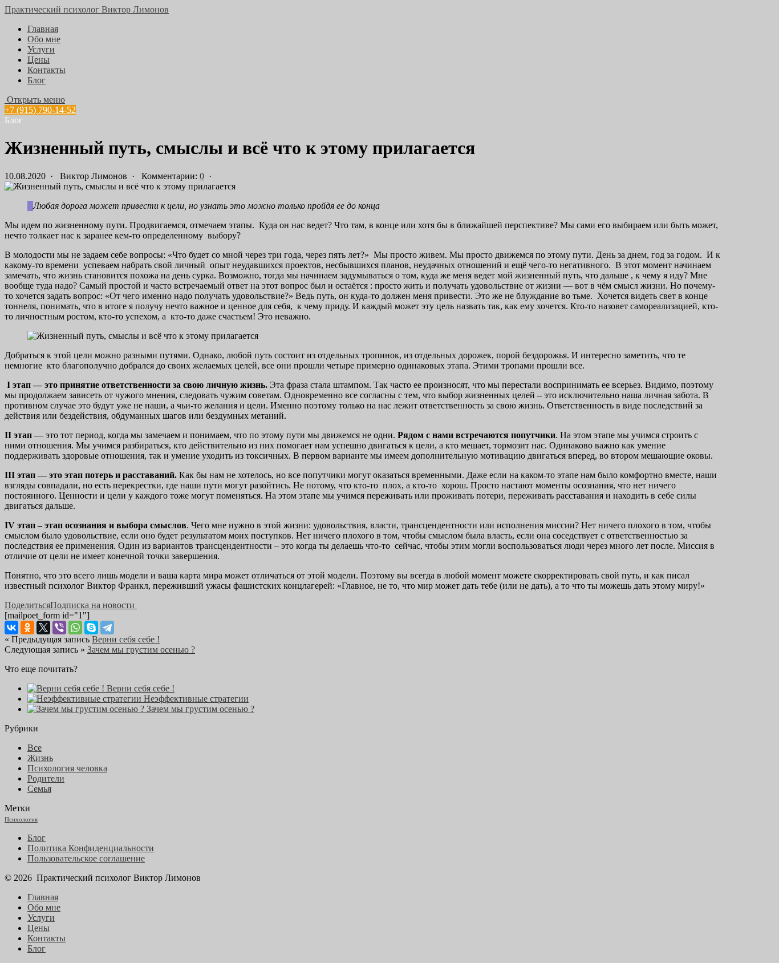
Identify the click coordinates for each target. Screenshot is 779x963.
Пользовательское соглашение (86, 858)
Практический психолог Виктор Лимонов (87, 9)
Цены (38, 59)
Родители (45, 778)
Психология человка (67, 768)
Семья (39, 789)
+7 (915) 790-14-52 (40, 110)
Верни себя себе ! (126, 639)
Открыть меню (35, 99)
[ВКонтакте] (11, 627)
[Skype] (91, 627)
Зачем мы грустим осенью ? (141, 649)
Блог (36, 80)
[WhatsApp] (75, 627)
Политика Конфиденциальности (90, 848)
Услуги (41, 49)
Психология (21, 819)
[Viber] (59, 627)
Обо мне (43, 39)
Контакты (46, 70)
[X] (43, 627)
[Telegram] (107, 627)
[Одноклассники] (27, 627)
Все (34, 747)
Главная (42, 29)
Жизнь (40, 758)
